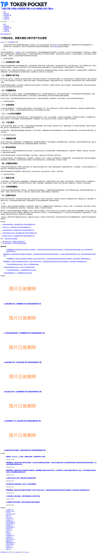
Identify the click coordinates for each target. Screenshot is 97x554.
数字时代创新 (10, 544)
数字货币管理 (10, 522)
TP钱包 (17, 52)
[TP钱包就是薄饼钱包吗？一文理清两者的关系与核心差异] (21, 270)
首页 (4, 12)
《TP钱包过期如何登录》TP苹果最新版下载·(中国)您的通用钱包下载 (24, 333)
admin (2, 42)
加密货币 (9, 525)
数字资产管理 (55, 46)
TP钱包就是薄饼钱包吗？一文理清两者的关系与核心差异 (17, 273)
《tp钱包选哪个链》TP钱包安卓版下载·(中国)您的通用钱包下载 (22, 362)
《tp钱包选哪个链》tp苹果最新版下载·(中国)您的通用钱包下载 (22, 303)
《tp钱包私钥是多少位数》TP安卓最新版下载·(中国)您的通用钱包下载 (19, 233)
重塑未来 (9, 540)
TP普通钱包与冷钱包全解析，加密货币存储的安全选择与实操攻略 (23, 502)
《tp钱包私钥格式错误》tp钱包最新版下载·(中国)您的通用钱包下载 (18, 224)
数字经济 (9, 547)
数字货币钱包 (10, 527)
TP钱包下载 (6, 18)
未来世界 (9, 537)
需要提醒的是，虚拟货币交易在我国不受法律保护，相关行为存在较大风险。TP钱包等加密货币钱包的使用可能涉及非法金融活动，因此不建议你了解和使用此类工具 (45, 261)
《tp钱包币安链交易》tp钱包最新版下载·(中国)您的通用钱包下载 (18, 230)
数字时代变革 (10, 539)
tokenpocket (10, 518)
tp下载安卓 (6, 17)
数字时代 (9, 545)
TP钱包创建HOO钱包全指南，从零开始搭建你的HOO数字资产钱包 (23, 496)
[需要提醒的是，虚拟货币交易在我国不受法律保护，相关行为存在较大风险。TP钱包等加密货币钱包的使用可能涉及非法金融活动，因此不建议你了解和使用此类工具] (48, 258)
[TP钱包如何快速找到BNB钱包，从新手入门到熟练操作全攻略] (22, 264)
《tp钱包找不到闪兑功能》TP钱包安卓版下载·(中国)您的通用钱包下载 (24, 450)
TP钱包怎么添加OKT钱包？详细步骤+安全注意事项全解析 (21, 478)
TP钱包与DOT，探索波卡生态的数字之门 (14, 241)
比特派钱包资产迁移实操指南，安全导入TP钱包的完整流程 (21, 484)
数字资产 (10, 511)
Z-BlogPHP (17, 552)
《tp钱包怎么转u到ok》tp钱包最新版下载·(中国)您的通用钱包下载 (18, 235)
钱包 (8, 532)
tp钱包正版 (6, 13)
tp (8, 512)
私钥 (9, 515)
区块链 (9, 533)
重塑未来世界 (10, 542)
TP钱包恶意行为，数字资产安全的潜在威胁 (15, 243)
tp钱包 (9, 530)
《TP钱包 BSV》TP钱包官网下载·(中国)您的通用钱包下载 (16, 227)
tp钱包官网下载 (7, 15)
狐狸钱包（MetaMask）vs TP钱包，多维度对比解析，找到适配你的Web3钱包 (25, 456)
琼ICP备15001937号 (5, 552)
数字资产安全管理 (12, 238)
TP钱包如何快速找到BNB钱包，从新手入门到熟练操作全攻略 (18, 267)
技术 (8, 549)
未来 (19, 168)
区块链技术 (10, 535)
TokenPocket (10, 513)
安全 (9, 517)
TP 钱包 (9, 509)
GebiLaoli (26, 552)
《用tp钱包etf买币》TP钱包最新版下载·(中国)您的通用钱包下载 (22, 391)
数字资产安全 (10, 523)
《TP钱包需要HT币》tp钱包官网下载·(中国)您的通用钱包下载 (22, 421)
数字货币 (9, 528)
